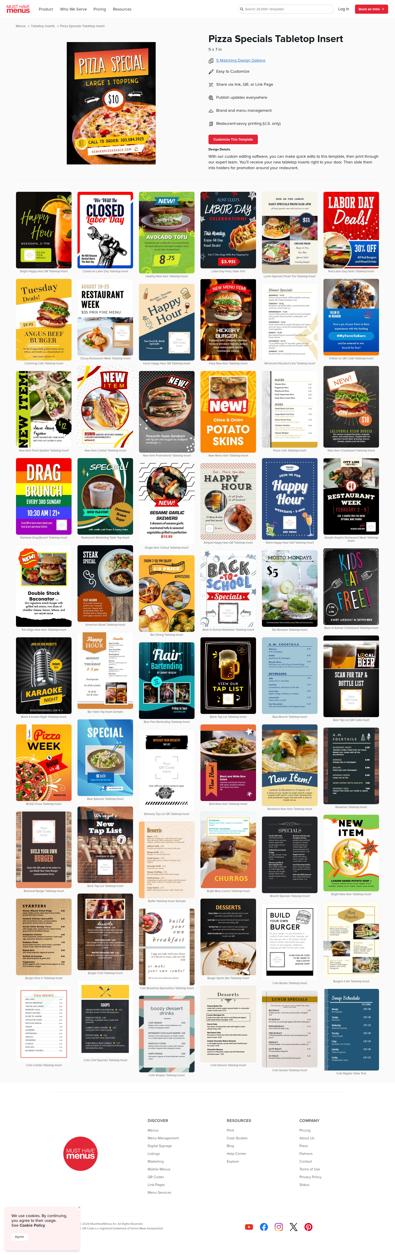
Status (304, 1185)
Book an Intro (369, 9)
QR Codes (156, 1177)
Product (46, 9)
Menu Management (163, 1138)
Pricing (99, 9)
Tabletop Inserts (43, 26)
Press (303, 1146)
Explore (233, 1161)
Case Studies (237, 1138)
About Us (306, 1138)
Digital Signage (160, 1146)
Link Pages (156, 1185)
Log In (343, 9)
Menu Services (159, 1192)
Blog (230, 1146)
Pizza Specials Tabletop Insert (82, 26)
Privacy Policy (310, 1177)
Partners (305, 1154)
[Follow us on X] (293, 1227)
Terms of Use (309, 1169)
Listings (154, 1154)
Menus (21, 26)
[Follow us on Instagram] (278, 1227)
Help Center (236, 1154)
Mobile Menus (159, 1169)
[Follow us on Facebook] (263, 1227)
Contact (305, 1161)
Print (230, 1130)
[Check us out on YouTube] (249, 1227)
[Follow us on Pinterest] (308, 1227)
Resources (122, 9)
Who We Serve (73, 9)
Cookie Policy (32, 1225)
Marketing (156, 1161)
